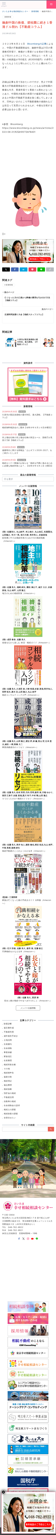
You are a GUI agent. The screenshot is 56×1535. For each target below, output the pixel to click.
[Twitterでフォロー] (23, 1238)
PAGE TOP (51, 1486)
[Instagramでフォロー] (28, 1238)
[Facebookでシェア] (15, 269)
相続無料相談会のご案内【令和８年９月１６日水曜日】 (27, 427)
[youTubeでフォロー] (32, 1238)
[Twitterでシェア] (6, 269)
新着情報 (7, 17)
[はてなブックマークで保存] (23, 269)
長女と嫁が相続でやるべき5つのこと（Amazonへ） (28, 1000)
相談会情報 (23, 424)
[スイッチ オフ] (51, 4)
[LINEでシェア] (41, 269)
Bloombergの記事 (36, 43)
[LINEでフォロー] (37, 1238)
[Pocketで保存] (32, 269)
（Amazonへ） (19, 593)
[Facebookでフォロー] (19, 1238)
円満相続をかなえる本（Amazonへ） (19, 951)
